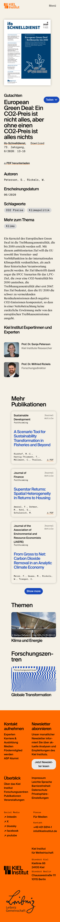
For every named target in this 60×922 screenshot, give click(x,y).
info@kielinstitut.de (45, 831)
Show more (33, 591)
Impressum (39, 778)
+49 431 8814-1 (42, 827)
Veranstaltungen (14, 800)
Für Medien (40, 817)
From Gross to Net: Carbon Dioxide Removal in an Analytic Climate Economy (33, 561)
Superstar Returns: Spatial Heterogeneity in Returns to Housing (32, 494)
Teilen (50, 99)
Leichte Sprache (42, 782)
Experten (9, 734)
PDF (52, 460)
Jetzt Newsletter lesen (44, 764)
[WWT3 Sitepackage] (16, 5)
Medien (8, 746)
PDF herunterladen (18, 163)
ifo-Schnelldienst (14, 143)
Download (37, 143)
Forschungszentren (16, 792)
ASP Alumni (11, 758)
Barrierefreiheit (41, 786)
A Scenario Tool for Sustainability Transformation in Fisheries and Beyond (32, 438)
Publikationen (12, 796)
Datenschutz (39, 790)
